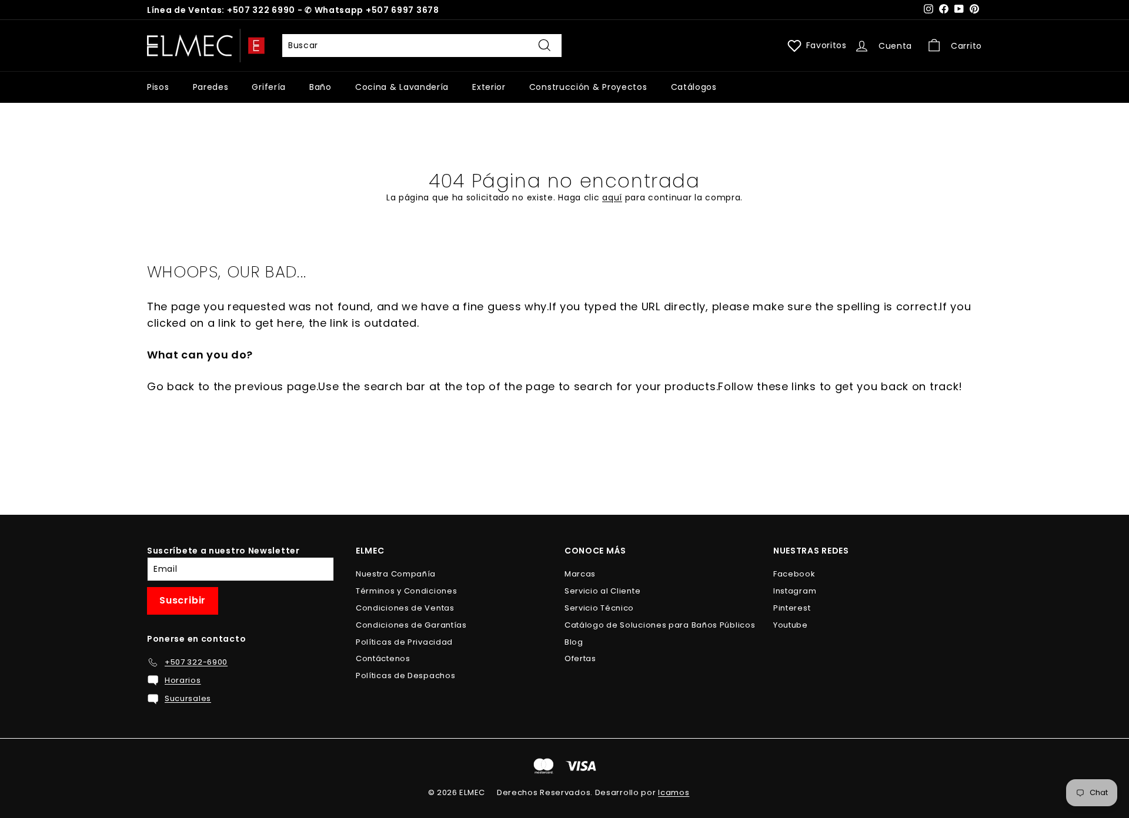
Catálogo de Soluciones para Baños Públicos (659, 625)
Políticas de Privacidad (404, 642)
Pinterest (791, 608)
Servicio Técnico (599, 608)
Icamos (673, 792)
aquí (612, 197)
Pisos (158, 87)
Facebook (794, 573)
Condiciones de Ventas (405, 608)
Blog (573, 642)
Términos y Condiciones (406, 590)
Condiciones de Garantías (411, 625)
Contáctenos (383, 658)
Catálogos (694, 87)
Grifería (269, 87)
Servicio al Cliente (602, 590)
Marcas (580, 573)
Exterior (489, 87)
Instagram (794, 590)
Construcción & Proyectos (588, 87)
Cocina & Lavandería (402, 87)
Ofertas (580, 658)
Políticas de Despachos (405, 675)
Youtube (790, 625)
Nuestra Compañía (396, 573)
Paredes (211, 87)
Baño (320, 87)
